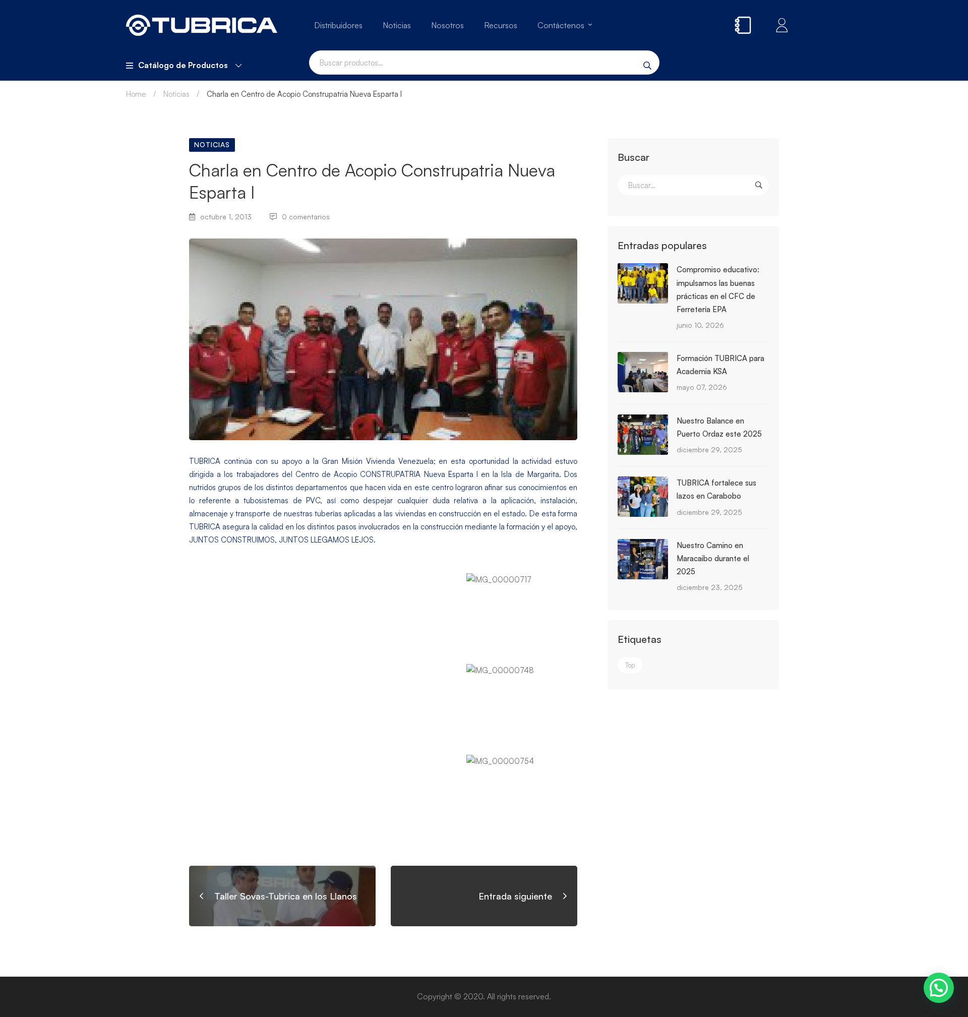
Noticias (176, 94)
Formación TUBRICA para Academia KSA (720, 364)
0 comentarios (306, 216)
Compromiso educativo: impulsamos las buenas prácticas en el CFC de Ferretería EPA (718, 289)
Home (136, 94)
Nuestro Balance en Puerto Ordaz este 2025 (719, 427)
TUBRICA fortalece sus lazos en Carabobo (716, 489)
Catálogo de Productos (183, 65)
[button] (939, 988)
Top (630, 665)
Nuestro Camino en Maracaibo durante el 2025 (713, 558)
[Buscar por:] (693, 185)
